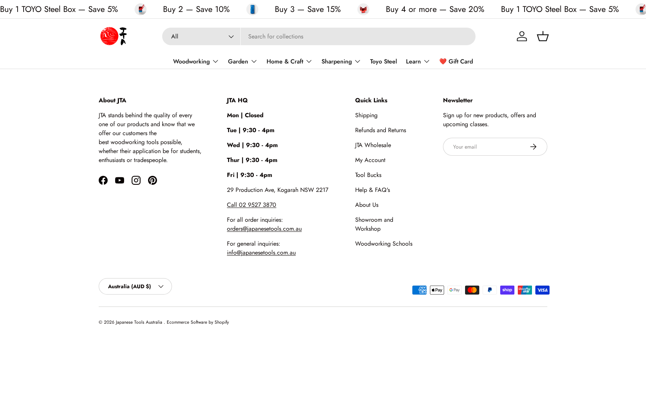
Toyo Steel (383, 61)
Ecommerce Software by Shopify (198, 322)
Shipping (366, 115)
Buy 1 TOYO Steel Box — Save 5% (59, 9)
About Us (366, 204)
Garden (238, 61)
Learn (413, 61)
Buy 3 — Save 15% (308, 9)
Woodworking (191, 61)
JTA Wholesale (373, 145)
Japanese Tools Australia (140, 322)
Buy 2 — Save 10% (196, 9)
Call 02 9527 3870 (251, 204)
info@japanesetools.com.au (261, 252)
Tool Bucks (368, 175)
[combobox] (319, 36)
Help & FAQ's (372, 190)
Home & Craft (285, 61)
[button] (543, 36)
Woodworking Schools (383, 243)
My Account (370, 160)
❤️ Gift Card (456, 61)
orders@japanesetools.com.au (264, 228)
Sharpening (337, 61)
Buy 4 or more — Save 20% (435, 9)
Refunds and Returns (380, 130)
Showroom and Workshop (374, 224)
